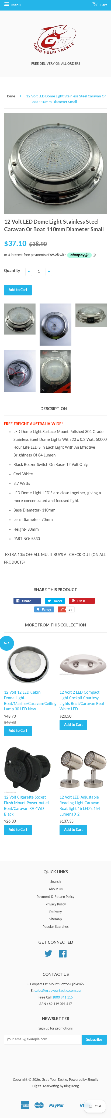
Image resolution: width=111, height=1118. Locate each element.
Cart (103, 5)
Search (55, 882)
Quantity (12, 271)
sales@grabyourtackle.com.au (57, 991)
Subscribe (94, 1040)
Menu (16, 5)
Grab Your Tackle (54, 1080)
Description (53, 408)
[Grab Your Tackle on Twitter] (48, 955)
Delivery (55, 912)
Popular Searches (55, 927)
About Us (56, 889)
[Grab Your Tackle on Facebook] (63, 955)
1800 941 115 (62, 997)
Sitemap (55, 919)
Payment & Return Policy (55, 897)
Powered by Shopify (83, 1080)
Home (10, 96)
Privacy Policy (56, 904)
